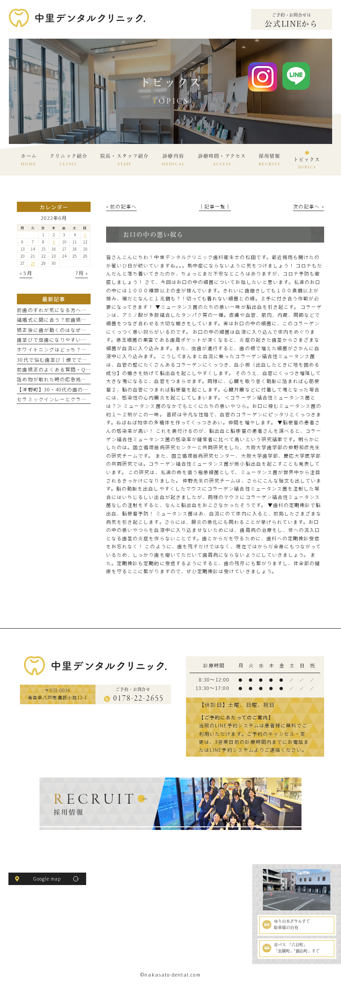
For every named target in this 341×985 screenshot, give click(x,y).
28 (33, 263)
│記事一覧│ (215, 206)
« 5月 (26, 273)
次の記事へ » (308, 206)
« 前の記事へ (121, 206)
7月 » (81, 273)
